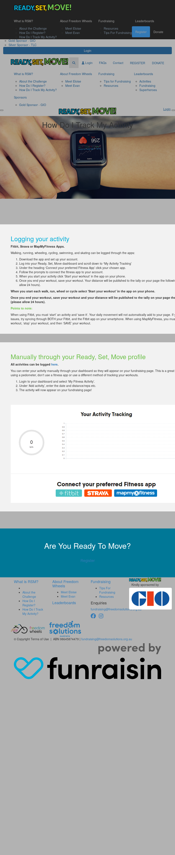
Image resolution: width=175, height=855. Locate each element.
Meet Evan (72, 32)
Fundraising (106, 21)
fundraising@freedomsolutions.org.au (116, 609)
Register (141, 32)
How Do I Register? (32, 32)
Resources (111, 28)
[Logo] (43, 8)
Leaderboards (144, 21)
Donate (158, 32)
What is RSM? (23, 21)
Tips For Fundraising (118, 32)
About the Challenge (33, 28)
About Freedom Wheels (76, 21)
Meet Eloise (73, 28)
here (54, 364)
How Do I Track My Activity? (38, 37)
